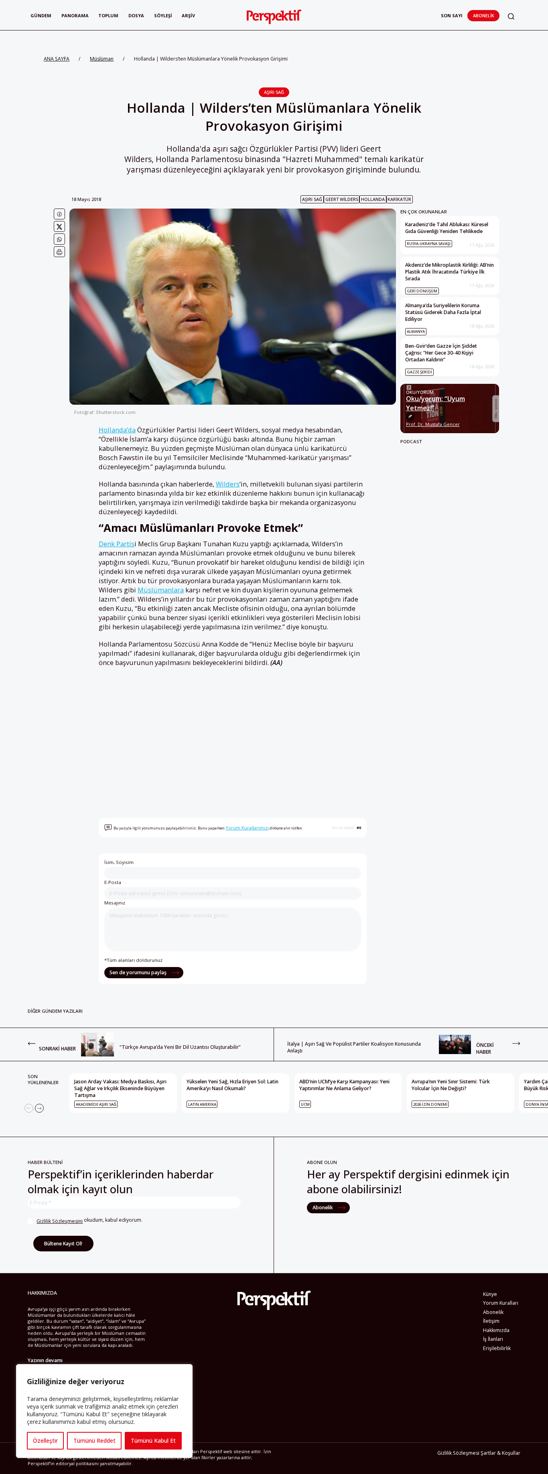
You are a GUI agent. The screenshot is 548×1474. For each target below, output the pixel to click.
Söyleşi (163, 15)
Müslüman (102, 58)
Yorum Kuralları (500, 1303)
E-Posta (112, 882)
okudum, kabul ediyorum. (89, 1221)
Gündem (40, 15)
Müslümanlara (161, 589)
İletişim (491, 1321)
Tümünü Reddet (94, 1440)
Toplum (108, 15)
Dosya (136, 15)
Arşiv (188, 15)
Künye (490, 1294)
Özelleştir (45, 1440)
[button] (510, 16)
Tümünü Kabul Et (153, 1440)
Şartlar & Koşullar (500, 1453)
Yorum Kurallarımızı (247, 828)
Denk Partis (116, 543)
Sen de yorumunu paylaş (139, 972)
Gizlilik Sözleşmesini (60, 1221)
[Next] (39, 1108)
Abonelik (483, 15)
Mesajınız (114, 903)
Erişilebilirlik (497, 1348)
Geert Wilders (341, 199)
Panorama (75, 15)
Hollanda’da (117, 429)
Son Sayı (452, 15)
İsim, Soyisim (119, 862)
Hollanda (373, 199)
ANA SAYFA (56, 58)
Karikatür (399, 199)
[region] (104, 1411)
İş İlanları (493, 1339)
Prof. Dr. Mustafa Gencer (433, 425)
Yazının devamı (45, 1360)
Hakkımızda (496, 1330)
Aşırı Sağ (274, 92)
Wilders (227, 484)
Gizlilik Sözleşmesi (458, 1453)
